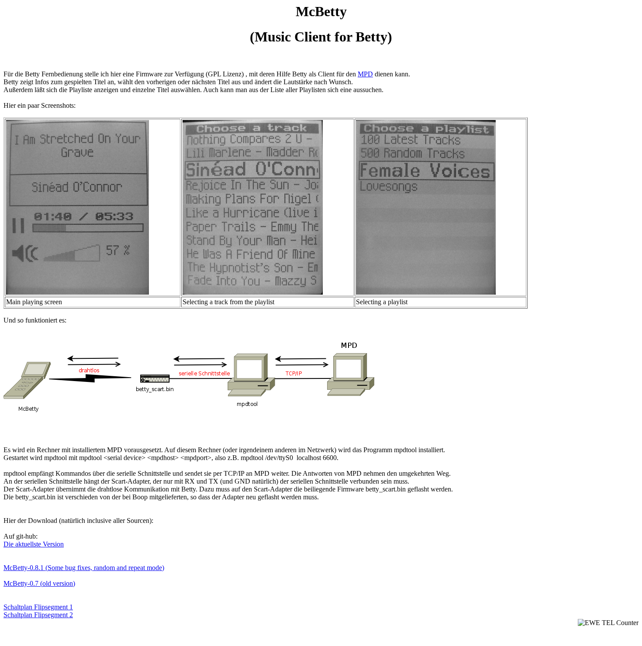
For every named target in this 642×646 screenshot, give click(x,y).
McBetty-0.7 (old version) (39, 583)
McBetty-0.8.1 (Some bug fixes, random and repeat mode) (83, 567)
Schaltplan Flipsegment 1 (38, 607)
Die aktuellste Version (33, 544)
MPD (365, 74)
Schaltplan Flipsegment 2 (38, 615)
